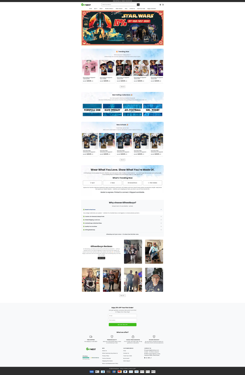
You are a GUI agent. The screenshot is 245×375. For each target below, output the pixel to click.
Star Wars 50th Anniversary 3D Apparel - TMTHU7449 (123, 152)
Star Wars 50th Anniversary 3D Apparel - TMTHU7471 (89, 152)
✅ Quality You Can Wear (90, 226)
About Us (104, 350)
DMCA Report (126, 361)
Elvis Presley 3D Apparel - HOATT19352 (106, 78)
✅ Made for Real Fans (89, 209)
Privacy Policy (105, 356)
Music (101, 8)
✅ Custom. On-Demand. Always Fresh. (94, 216)
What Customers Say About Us (110, 353)
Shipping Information (107, 361)
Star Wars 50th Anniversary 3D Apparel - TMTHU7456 (140, 152)
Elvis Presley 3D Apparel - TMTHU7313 (157, 78)
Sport (95, 8)
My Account (126, 358)
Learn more (101, 258)
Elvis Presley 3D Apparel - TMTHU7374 (123, 78)
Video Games (119, 8)
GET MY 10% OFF (123, 324)
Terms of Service (106, 358)
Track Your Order (141, 8)
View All (122, 86)
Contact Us (132, 8)
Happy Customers (151, 8)
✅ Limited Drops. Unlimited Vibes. (92, 223)
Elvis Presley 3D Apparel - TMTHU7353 (140, 78)
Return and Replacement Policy (110, 363)
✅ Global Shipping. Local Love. (91, 220)
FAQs (126, 8)
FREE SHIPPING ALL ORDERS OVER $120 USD (122, 1)
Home (90, 8)
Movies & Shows (109, 8)
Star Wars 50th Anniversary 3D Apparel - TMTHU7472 (106, 152)
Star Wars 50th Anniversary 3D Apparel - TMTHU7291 (157, 152)
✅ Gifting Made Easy (89, 230)
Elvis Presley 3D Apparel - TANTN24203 (89, 78)
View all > (122, 295)
